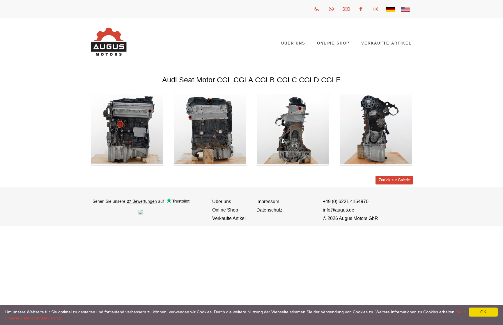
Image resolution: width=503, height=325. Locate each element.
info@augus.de (338, 209)
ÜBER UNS (293, 43)
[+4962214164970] (316, 9)
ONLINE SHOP (333, 43)
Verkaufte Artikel (229, 218)
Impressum (267, 201)
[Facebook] (361, 9)
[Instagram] (376, 9)
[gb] (405, 9)
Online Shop (225, 209)
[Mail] (346, 9)
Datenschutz (269, 209)
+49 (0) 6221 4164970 (346, 201)
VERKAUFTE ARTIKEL (386, 43)
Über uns (221, 201)
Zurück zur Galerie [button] (394, 180)
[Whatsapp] (331, 9)
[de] (390, 9)
